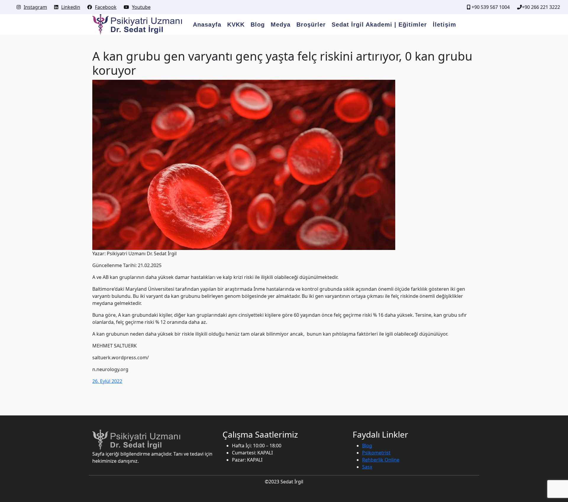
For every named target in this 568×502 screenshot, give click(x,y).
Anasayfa (207, 24)
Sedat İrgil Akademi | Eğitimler (379, 24)
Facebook (106, 7)
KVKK (236, 24)
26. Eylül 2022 (107, 381)
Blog (258, 24)
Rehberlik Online (380, 459)
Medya (281, 24)
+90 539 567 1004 (490, 7)
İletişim (444, 24)
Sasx (367, 467)
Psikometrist (376, 452)
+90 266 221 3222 (541, 7)
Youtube (141, 7)
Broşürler (311, 24)
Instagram (35, 7)
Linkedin (70, 7)
